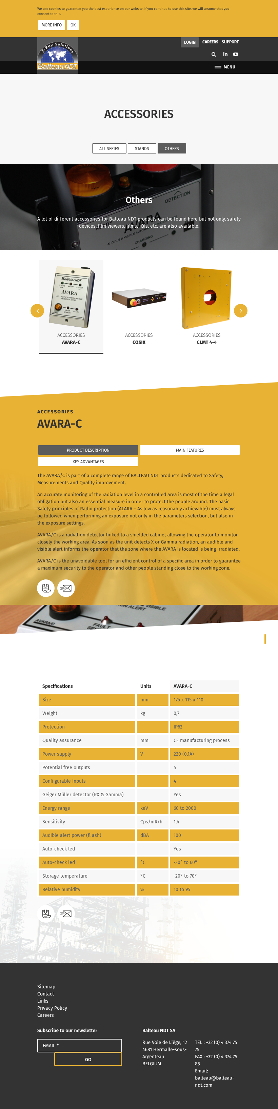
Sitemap (46, 987)
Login (190, 42)
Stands (142, 148)
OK (73, 25)
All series (109, 148)
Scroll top (263, 1094)
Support (230, 42)
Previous (37, 310)
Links (42, 1001)
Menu (230, 67)
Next (240, 310)
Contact (45, 994)
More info (52, 25)
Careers (210, 42)
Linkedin (225, 54)
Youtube (236, 54)
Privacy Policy (52, 1008)
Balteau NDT (57, 55)
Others (172, 148)
